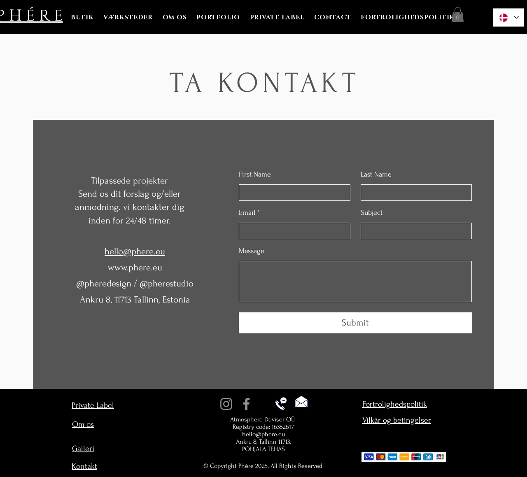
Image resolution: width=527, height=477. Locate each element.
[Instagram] (226, 404)
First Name (255, 174)
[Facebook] (246, 404)
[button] (457, 14)
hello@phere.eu (263, 434)
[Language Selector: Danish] (508, 17)
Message (251, 251)
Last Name (376, 174)
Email (247, 212)
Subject (371, 212)
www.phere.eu (135, 267)
